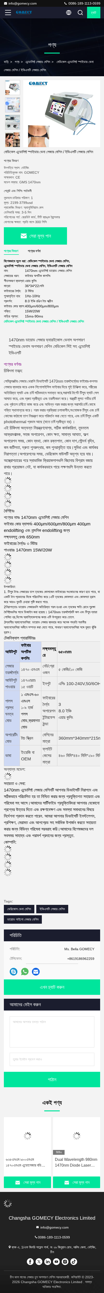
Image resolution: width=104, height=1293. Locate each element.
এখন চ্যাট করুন (52, 987)
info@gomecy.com (22, 3)
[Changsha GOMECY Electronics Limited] (24, 12)
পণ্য (17, 62)
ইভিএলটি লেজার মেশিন (52, 909)
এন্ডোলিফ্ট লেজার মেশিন (37, 62)
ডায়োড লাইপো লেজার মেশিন (22, 919)
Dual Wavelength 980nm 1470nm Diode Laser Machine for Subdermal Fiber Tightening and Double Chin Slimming (76, 1162)
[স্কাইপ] (13, 972)
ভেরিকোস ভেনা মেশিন (19, 909)
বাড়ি (6, 62)
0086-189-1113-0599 (83, 3)
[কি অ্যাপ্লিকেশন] (25, 971)
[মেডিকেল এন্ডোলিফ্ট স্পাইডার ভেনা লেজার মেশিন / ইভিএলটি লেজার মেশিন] (61, 113)
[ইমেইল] (36, 972)
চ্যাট (93, 12)
